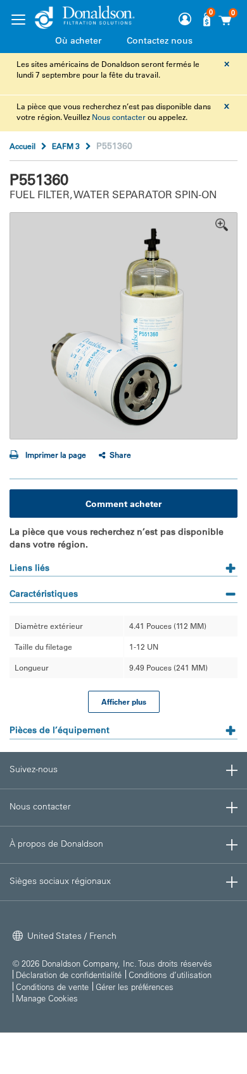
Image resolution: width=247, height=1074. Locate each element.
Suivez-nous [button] (34, 769)
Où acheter (78, 40)
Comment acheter (124, 504)
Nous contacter (119, 117)
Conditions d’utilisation (170, 974)
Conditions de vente (52, 986)
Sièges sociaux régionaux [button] (60, 880)
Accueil (22, 146)
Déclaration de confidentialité (69, 974)
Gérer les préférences (135, 986)
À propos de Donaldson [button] (56, 843)
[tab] (124, 563)
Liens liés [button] (29, 567)
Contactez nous (160, 40)
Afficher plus (123, 701)
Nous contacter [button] (40, 806)
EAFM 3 (66, 146)
